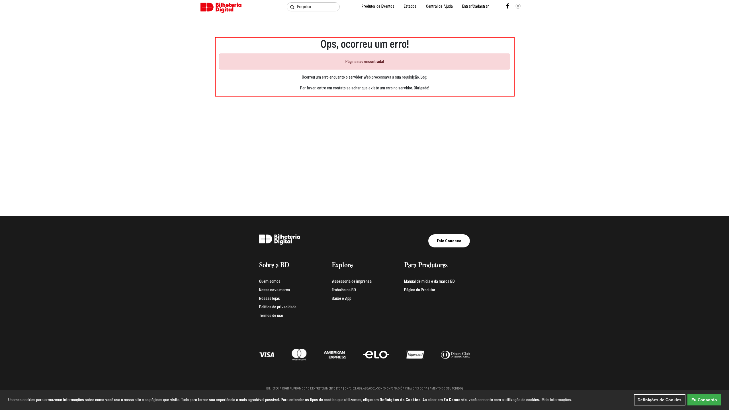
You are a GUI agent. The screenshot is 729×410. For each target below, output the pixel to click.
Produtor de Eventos (378, 6)
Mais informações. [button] (557, 400)
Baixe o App (341, 298)
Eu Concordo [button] (704, 399)
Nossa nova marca (274, 290)
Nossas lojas (269, 298)
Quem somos (269, 281)
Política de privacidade (277, 307)
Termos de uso (271, 315)
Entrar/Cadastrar (475, 6)
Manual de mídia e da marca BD (429, 281)
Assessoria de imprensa (352, 281)
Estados (410, 6)
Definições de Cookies (659, 399)
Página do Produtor (419, 290)
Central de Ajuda (439, 6)
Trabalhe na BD (344, 290)
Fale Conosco (449, 241)
